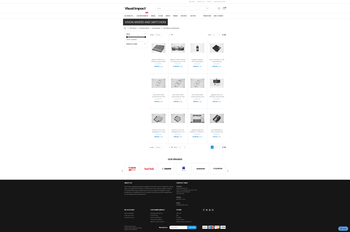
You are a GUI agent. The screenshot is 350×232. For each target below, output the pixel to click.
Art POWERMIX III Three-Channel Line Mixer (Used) (217, 132)
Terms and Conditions (156, 219)
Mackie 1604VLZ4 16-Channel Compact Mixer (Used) (158, 61)
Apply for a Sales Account (157, 221)
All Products (133, 28)
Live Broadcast (156, 28)
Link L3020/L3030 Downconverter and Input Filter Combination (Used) (177, 97)
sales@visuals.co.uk (182, 205)
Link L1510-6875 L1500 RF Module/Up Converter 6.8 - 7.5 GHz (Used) (216, 62)
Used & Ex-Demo (144, 28)
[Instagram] (212, 210)
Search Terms (180, 219)
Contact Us (200, 1)
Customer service (129, 217)
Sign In (209, 1)
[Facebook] (203, 210)
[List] (225, 35)
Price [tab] (128, 34)
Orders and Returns (155, 217)
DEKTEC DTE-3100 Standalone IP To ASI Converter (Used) (158, 132)
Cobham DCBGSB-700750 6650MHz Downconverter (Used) (197, 61)
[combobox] (182, 8)
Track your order (129, 215)
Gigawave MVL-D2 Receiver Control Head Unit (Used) (217, 96)
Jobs (177, 215)
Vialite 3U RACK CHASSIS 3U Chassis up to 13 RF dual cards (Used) (178, 61)
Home (125, 28)
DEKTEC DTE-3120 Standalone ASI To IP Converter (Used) (177, 132)
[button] (219, 8)
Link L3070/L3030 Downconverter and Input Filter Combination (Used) (158, 97)
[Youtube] (209, 210)
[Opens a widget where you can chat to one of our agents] (343, 229)
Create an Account (220, 1)
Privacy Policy (154, 215)
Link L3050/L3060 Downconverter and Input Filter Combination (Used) (197, 97)
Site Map (178, 217)
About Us (178, 213)
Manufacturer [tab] (131, 44)
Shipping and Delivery (156, 213)
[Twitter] (206, 210)
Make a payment (129, 213)
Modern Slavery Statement (183, 221)
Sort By (152, 35)
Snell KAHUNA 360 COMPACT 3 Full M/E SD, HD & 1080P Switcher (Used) (197, 132)
